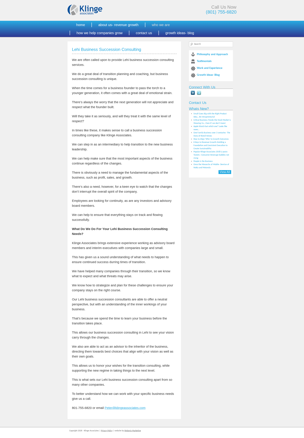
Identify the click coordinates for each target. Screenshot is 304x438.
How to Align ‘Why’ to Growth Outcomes (211, 139)
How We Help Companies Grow (99, 33)
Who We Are (161, 25)
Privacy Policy (106, 431)
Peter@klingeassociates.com (125, 408)
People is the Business (203, 161)
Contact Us (144, 33)
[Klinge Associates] (85, 15)
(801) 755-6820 (221, 12)
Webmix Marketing (132, 431)
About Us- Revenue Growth (118, 25)
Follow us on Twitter (199, 93)
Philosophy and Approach (212, 54)
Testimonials (204, 61)
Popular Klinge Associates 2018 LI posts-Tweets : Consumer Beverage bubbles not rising (211, 155)
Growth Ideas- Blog (179, 33)
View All (225, 171)
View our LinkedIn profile (193, 93)
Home (80, 25)
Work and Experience (209, 68)
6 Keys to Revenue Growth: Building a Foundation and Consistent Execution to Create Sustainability (210, 145)
